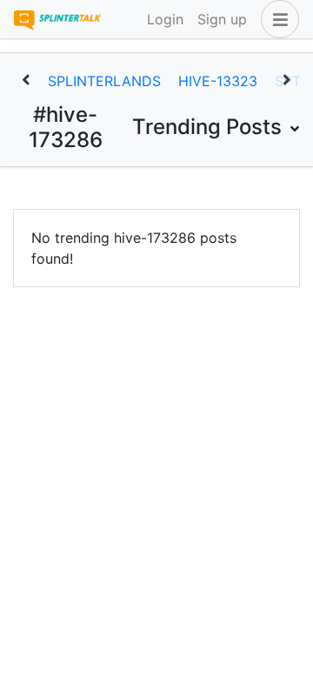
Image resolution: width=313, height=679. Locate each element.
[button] (276, 19)
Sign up (222, 19)
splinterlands (104, 81)
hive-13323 (217, 81)
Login (165, 19)
